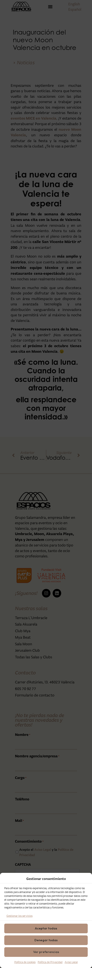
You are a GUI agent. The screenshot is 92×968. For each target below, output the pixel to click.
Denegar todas (46, 940)
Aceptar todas (46, 928)
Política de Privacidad (50, 962)
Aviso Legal (71, 962)
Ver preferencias (46, 952)
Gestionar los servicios (19, 915)
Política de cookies (25, 962)
